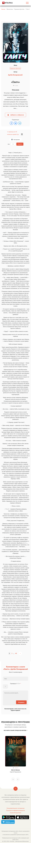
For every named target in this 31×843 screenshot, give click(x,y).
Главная (3, 9)
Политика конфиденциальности (15, 810)
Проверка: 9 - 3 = (15, 683)
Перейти (20, 144)
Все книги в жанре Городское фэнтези (15, 730)
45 (16, 653)
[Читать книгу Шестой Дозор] (15, 751)
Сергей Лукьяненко (15, 772)
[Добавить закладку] (22, 134)
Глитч (27, 9)
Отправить (21, 702)
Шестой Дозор (15, 770)
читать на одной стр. (13, 134)
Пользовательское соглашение (15, 808)
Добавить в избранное (17, 115)
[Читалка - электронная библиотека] (5, 3)
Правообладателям (15, 812)
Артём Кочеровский (15, 75)
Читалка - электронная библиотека (19, 841)
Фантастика (10, 9)
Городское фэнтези (19, 9)
